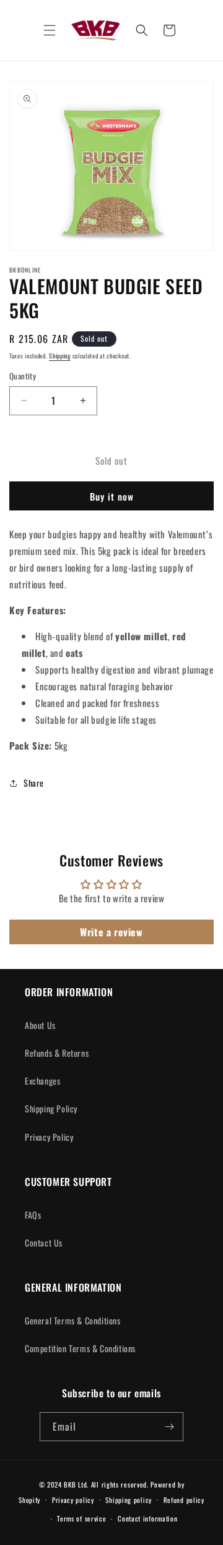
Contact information (147, 1518)
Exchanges (42, 1080)
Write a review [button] (111, 932)
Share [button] (34, 782)
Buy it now (112, 496)
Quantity (22, 376)
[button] (49, 30)
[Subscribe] (169, 1426)
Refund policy (184, 1500)
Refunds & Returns (57, 1052)
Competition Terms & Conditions (80, 1348)
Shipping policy (128, 1500)
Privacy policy (73, 1500)
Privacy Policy (49, 1136)
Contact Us (44, 1242)
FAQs (33, 1214)
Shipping (60, 355)
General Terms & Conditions (73, 1320)
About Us (40, 1024)
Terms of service (81, 1518)
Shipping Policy (51, 1108)
